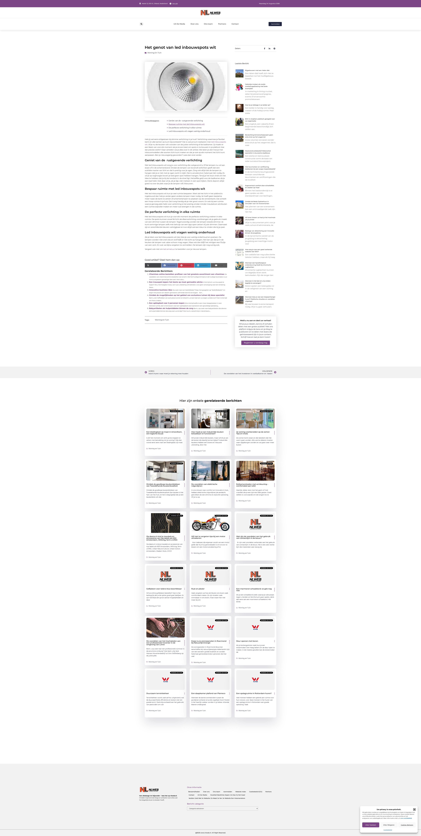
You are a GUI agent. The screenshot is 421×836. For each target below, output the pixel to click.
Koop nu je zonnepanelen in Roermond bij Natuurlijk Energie (208, 642)
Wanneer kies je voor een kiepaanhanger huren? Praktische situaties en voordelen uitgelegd (260, 299)
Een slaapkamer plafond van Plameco (208, 693)
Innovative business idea (160, 290)
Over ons (194, 24)
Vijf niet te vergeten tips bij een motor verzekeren (208, 537)
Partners (222, 24)
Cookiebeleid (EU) (255, 792)
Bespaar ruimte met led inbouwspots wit (187, 124)
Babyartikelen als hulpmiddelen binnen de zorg (171, 308)
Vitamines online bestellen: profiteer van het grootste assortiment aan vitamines (186, 274)
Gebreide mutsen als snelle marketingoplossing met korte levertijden (256, 86)
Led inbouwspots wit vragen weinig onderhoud (189, 131)
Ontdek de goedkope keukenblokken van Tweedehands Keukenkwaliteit (163, 485)
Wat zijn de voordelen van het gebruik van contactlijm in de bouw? (253, 537)
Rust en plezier (198, 589)
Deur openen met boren (247, 641)
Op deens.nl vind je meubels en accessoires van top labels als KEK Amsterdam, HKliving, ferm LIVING (161, 538)
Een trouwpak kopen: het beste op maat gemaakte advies (176, 282)
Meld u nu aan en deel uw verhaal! (255, 320)
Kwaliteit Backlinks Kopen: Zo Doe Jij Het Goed (227, 795)
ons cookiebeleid (406, 818)
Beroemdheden (194, 792)
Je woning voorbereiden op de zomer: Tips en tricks (253, 433)
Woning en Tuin (154, 53)
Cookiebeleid (388, 830)
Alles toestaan (370, 825)
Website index (240, 792)
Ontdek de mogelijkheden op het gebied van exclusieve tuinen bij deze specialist (187, 295)
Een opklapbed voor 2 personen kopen (167, 303)
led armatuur (169, 249)
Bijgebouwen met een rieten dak (257, 70)
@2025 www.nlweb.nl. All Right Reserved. (210, 833)
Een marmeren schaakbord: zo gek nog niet (254, 590)
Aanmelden (227, 792)
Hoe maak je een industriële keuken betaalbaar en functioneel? (207, 433)
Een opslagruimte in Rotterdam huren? (254, 693)
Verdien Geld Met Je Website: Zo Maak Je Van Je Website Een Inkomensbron (217, 798)
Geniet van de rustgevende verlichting (186, 121)
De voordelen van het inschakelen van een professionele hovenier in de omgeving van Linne (163, 643)
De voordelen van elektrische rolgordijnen (204, 485)
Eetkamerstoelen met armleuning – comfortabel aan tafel (252, 485)
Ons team (208, 24)
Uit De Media (179, 24)
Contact (235, 24)
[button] (414, 809)
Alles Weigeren (388, 825)
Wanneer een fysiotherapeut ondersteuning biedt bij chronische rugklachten (258, 265)
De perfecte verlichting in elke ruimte (185, 128)
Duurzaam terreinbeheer (157, 693)
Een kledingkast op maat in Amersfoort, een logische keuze (164, 433)
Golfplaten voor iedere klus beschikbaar (164, 589)
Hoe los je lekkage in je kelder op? (257, 105)
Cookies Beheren (407, 825)
